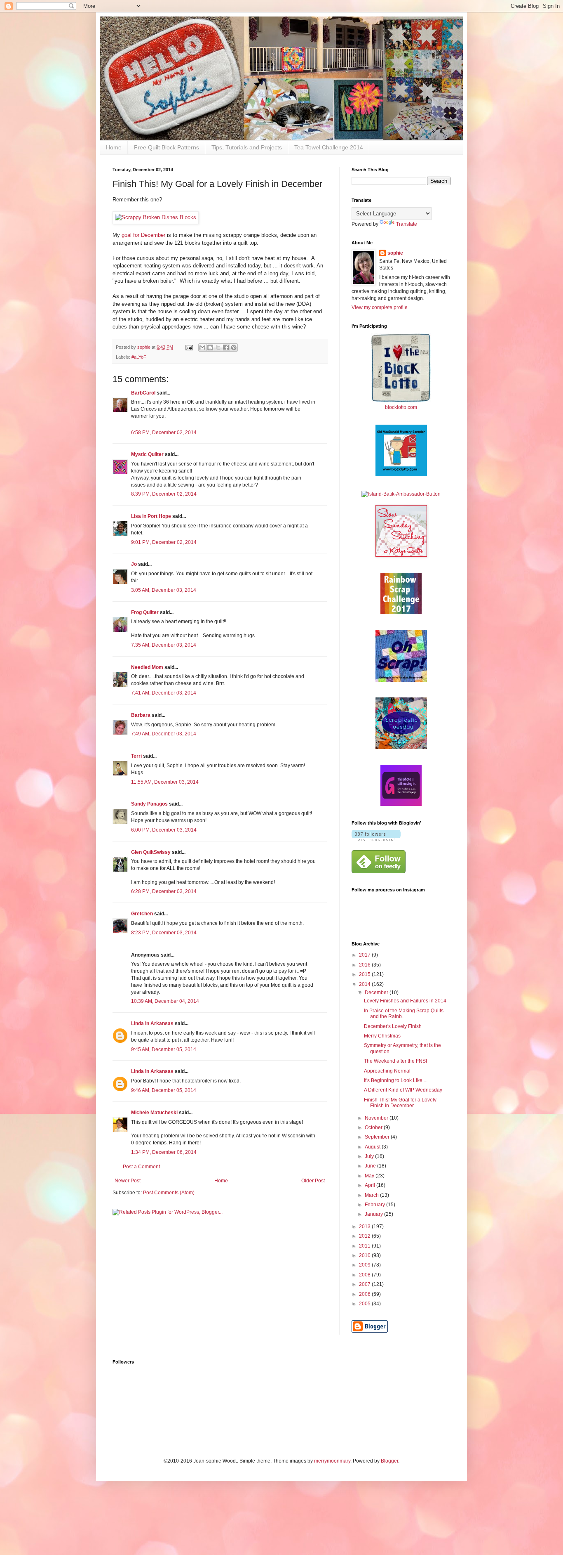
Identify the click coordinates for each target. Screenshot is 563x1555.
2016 (365, 965)
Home (114, 147)
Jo (134, 564)
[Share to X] (218, 347)
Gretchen (142, 914)
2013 (365, 1226)
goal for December (144, 235)
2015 (365, 974)
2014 (365, 984)
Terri (136, 756)
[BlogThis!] (210, 347)
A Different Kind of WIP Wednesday (403, 1090)
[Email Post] (188, 347)
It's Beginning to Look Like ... (395, 1080)
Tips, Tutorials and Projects (246, 147)
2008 (365, 1275)
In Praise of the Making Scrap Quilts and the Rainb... (403, 1013)
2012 (365, 1236)
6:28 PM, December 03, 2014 (164, 891)
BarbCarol (143, 393)
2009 (365, 1265)
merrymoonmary (332, 1461)
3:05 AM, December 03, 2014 (163, 590)
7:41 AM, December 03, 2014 (163, 693)
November (377, 1118)
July (370, 1156)
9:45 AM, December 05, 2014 (163, 1049)
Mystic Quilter (147, 454)
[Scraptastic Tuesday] (401, 747)
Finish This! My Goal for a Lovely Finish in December (400, 1102)
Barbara (140, 715)
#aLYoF (138, 356)
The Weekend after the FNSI (395, 1061)
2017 (365, 955)
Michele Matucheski (154, 1112)
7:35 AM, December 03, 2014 (163, 645)
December (377, 992)
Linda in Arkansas (153, 1023)
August (373, 1147)
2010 (365, 1255)
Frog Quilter (145, 612)
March (372, 1195)
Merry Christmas (382, 1036)
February (375, 1205)
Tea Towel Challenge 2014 (328, 147)
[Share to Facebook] (226, 347)
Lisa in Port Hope (151, 516)
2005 (365, 1304)
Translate (406, 224)
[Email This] (202, 347)
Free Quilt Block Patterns (166, 147)
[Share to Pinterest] (234, 347)
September (378, 1137)
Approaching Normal (387, 1071)
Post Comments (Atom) (169, 1193)
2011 (365, 1246)
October (374, 1127)
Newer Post (128, 1181)
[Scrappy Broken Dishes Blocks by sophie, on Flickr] (156, 217)
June (371, 1166)
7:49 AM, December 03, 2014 (163, 734)
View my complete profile (380, 307)
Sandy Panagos (149, 804)
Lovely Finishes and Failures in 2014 (405, 1001)
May (370, 1176)
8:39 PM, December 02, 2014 (164, 494)
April (370, 1185)
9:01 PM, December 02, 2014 (164, 542)
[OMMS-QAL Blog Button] (401, 474)
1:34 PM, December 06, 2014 (164, 1152)
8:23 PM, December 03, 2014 (164, 933)
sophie (395, 253)
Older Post (313, 1181)
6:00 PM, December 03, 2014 (164, 830)
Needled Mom (147, 667)
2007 (365, 1284)
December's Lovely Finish (393, 1026)
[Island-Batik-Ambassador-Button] (401, 494)
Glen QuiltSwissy (151, 852)
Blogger (389, 1461)
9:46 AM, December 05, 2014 (163, 1090)
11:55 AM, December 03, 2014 (165, 782)
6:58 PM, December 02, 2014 (164, 432)
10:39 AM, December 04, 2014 (165, 1001)
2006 (365, 1294)
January (374, 1214)
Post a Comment (141, 1167)
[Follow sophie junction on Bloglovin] (376, 839)
